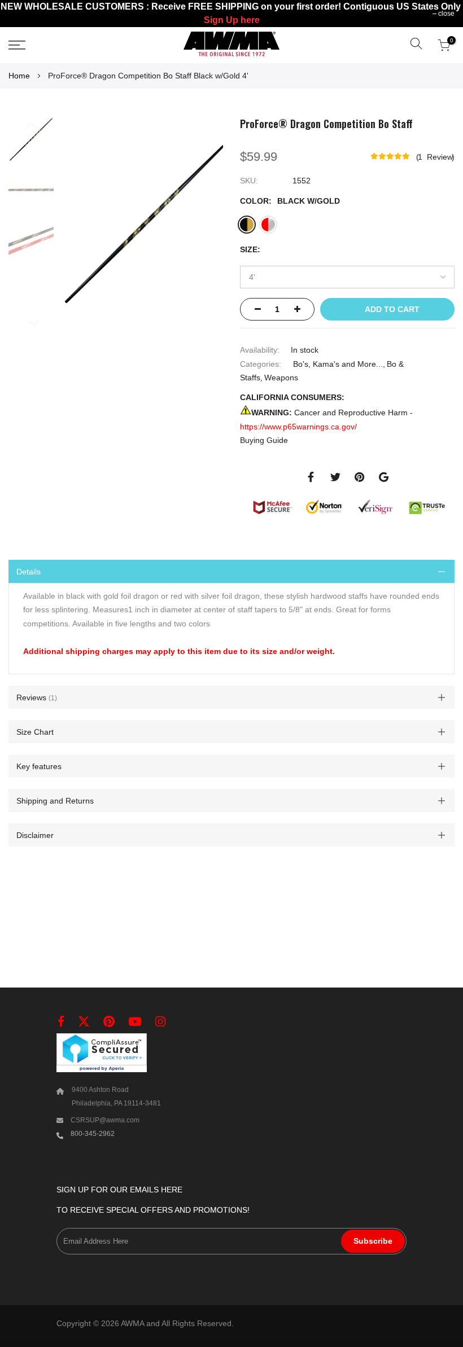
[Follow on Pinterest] (109, 1022)
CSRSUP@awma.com (105, 1120)
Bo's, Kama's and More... (338, 363)
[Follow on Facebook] (60, 1022)
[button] (416, 45)
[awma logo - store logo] (231, 45)
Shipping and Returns (55, 800)
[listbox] (337, 226)
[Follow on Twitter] (84, 1022)
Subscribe (372, 1240)
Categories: (260, 363)
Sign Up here (232, 20)
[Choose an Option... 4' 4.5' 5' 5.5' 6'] (347, 277)
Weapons (281, 377)
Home (19, 75)
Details (28, 571)
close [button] (446, 13)
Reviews (35, 697)
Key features (39, 766)
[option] (247, 224)
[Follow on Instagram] (160, 1022)
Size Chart (35, 731)
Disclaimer (35, 835)
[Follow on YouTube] (135, 1022)
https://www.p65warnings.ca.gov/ (298, 426)
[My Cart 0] (444, 45)
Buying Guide (264, 440)
